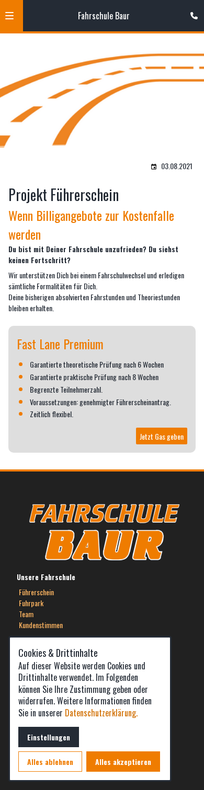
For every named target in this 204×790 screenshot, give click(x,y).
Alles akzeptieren (123, 761)
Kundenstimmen (41, 624)
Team (26, 613)
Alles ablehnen (50, 761)
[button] (9, 15)
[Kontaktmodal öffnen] (191, 12)
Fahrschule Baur (104, 15)
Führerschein (36, 591)
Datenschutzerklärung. (101, 712)
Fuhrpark (31, 602)
